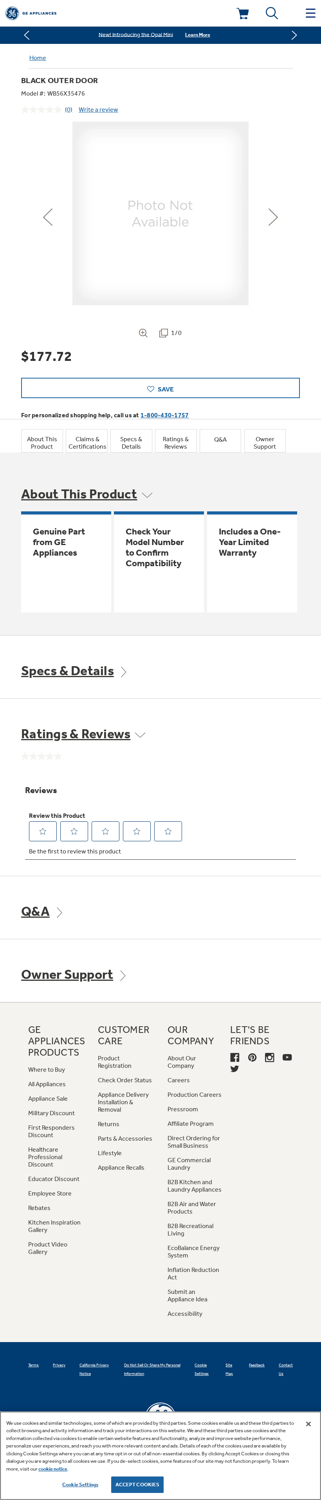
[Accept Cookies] (308, 1424)
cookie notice (52, 1469)
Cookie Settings (80, 1484)
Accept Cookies (137, 1484)
